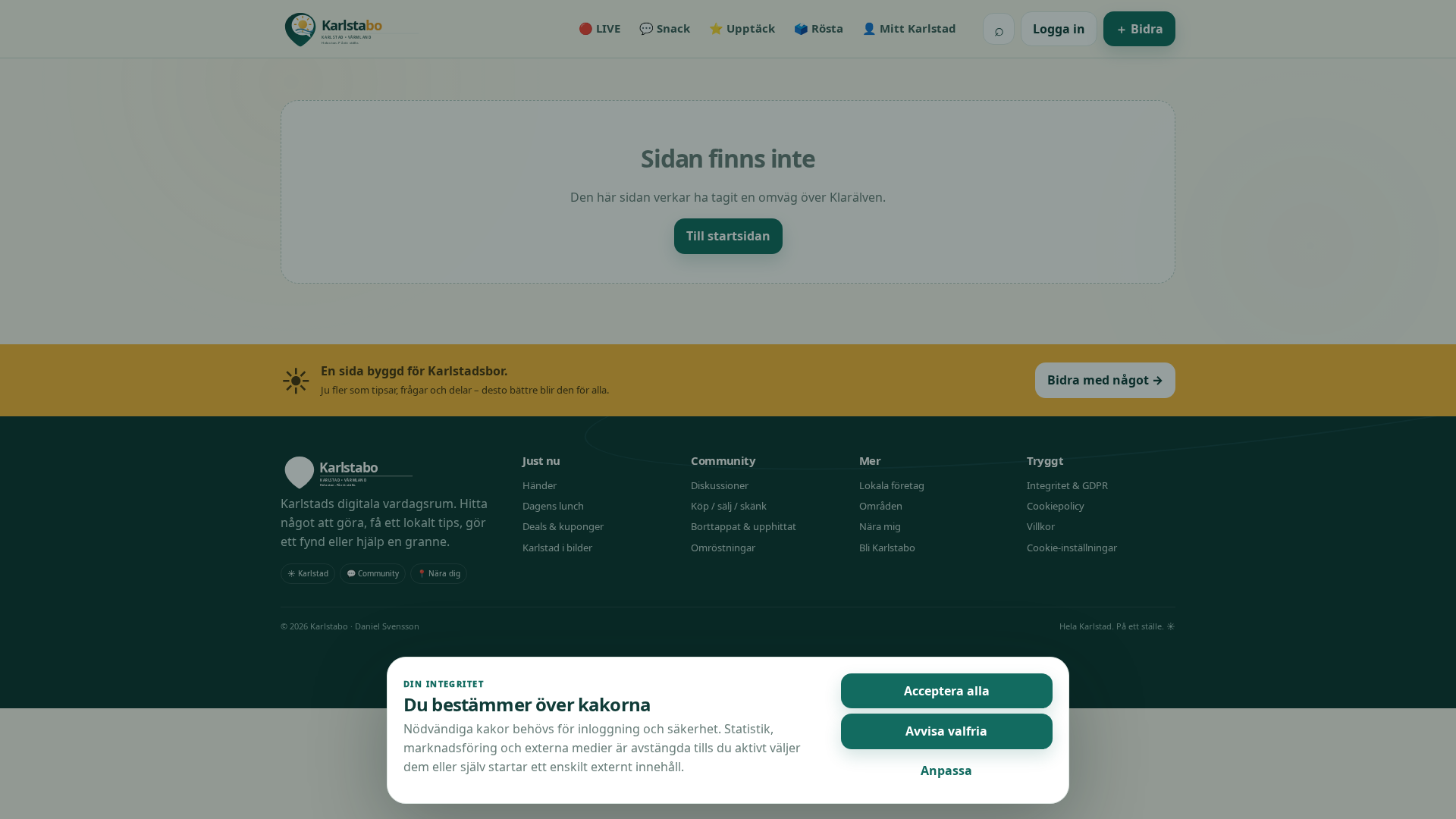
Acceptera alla (947, 690)
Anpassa (946, 770)
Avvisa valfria (946, 731)
